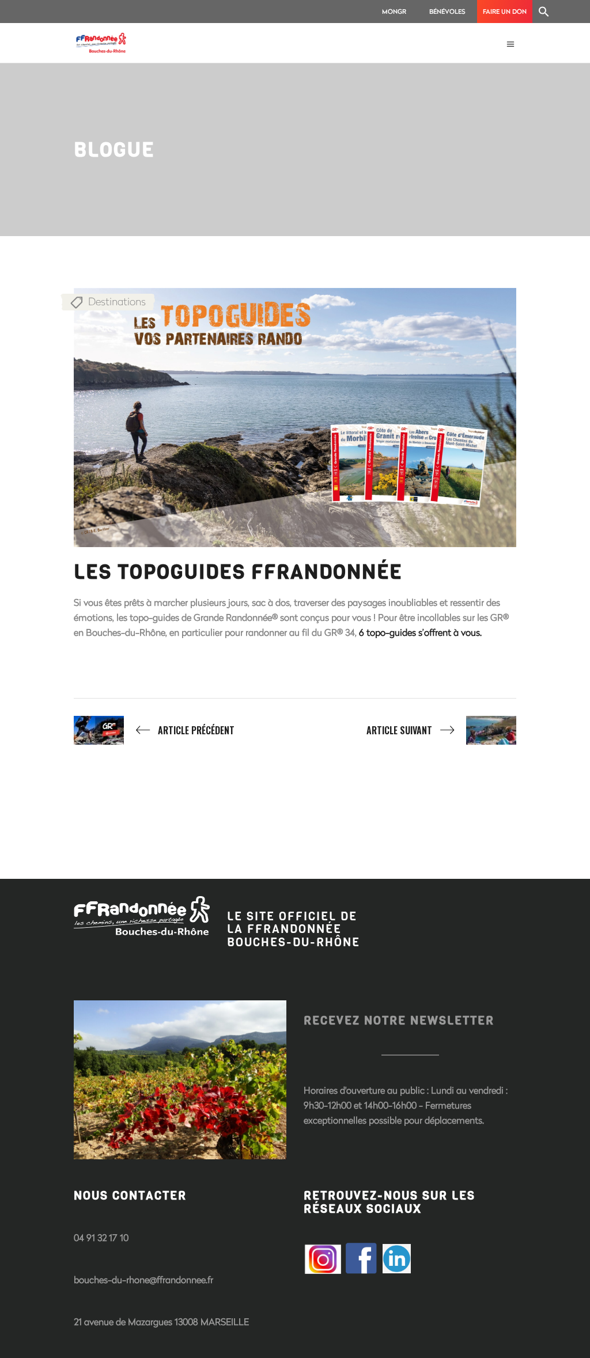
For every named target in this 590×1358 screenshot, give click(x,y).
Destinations (117, 301)
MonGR (394, 11)
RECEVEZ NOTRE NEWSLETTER (399, 1021)
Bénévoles (447, 11)
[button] (543, 11)
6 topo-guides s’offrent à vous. (420, 632)
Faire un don (505, 11)
